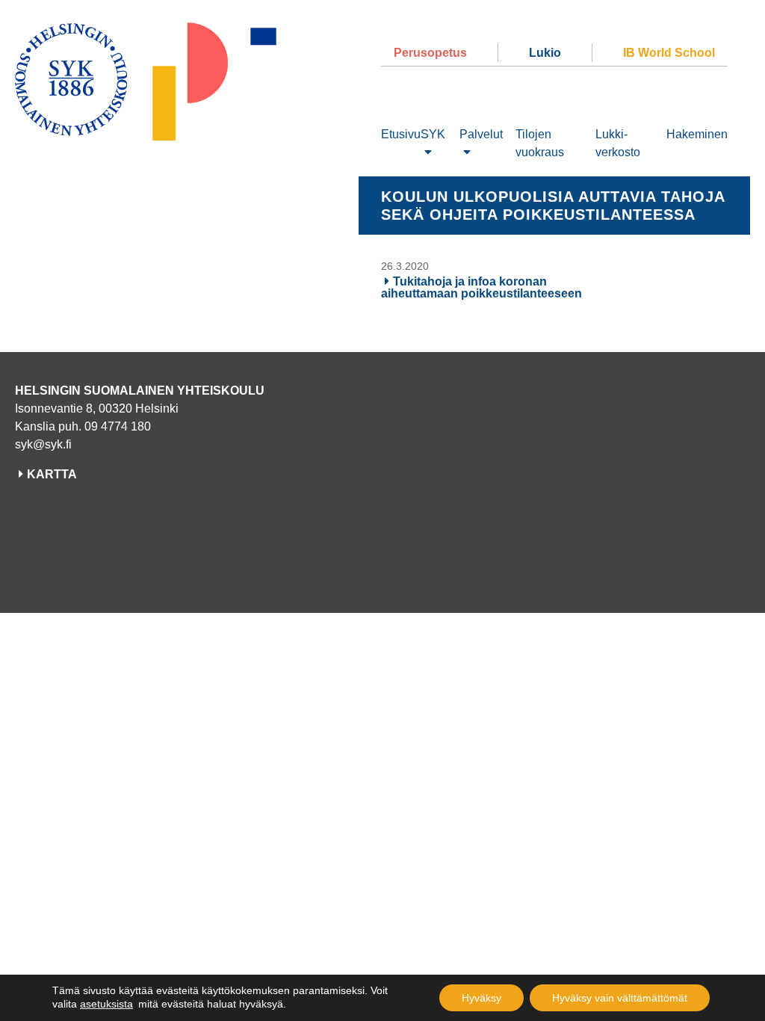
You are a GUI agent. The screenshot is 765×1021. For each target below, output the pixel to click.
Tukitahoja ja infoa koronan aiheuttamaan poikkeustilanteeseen (481, 287)
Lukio (545, 52)
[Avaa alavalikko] (428, 152)
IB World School (669, 52)
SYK (433, 134)
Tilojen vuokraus (539, 143)
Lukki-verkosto (617, 143)
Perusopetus (430, 52)
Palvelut (481, 134)
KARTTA (52, 474)
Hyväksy (481, 998)
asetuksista (106, 1004)
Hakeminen (697, 134)
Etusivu (401, 134)
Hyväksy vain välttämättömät (619, 998)
